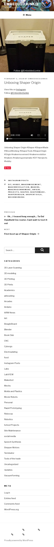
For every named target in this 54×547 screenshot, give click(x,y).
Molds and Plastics (13, 391)
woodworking (16, 197)
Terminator (9, 453)
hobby (16, 184)
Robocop (8, 414)
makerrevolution (18, 187)
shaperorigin (16, 194)
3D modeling (10, 273)
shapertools (34, 194)
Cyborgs (8, 346)
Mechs (7, 385)
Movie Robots (11, 397)
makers (35, 187)
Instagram (21, 89)
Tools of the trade (12, 458)
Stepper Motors (11, 447)
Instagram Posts (18, 180)
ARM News (9, 312)
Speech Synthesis (12, 442)
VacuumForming (12, 475)
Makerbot (9, 380)
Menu (28, 15)
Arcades (8, 301)
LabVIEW (9, 374)
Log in (7, 493)
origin (36, 190)
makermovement (31, 184)
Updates (8, 470)
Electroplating (11, 352)
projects (13, 192)
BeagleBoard (10, 324)
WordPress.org (11, 509)
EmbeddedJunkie (21, 4)
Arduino (7, 307)
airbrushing (9, 296)
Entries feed (10, 498)
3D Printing (9, 279)
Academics (9, 290)
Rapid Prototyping (13, 408)
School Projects (11, 425)
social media (10, 436)
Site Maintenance (12, 430)
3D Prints (8, 284)
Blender (8, 329)
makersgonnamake (19, 190)
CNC (6, 341)
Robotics (8, 419)
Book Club (9, 335)
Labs (6, 369)
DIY (9, 184)
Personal (8, 402)
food (6, 357)
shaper (24, 192)
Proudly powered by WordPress (18, 540)
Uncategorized (11, 464)
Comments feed (12, 504)
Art (5, 318)
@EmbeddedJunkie (20, 93)
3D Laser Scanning (13, 267)
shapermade (37, 192)
